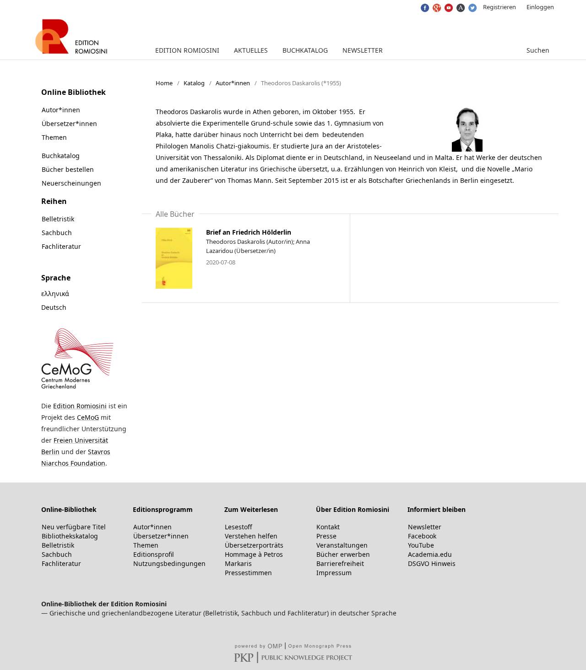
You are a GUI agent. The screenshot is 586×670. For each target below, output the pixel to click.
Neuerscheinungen (71, 183)
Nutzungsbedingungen (169, 563)
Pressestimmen (248, 572)
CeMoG (88, 417)
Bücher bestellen (68, 169)
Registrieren (499, 7)
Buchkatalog (305, 50)
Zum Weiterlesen (251, 509)
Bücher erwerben (343, 554)
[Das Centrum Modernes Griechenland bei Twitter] (472, 5)
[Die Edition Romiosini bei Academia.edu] (460, 5)
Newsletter (362, 50)
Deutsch (53, 307)
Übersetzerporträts (254, 545)
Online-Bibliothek (69, 509)
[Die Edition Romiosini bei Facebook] (424, 5)
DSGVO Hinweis (432, 563)
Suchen (537, 50)
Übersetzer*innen (69, 123)
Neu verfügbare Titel (74, 526)
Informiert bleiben (436, 509)
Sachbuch (57, 232)
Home (164, 83)
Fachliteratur (61, 246)
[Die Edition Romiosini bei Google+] (436, 5)
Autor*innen (233, 83)
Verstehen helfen (251, 536)
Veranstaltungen (342, 545)
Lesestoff (238, 526)
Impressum (334, 572)
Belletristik (58, 218)
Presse (326, 536)
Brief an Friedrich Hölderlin (248, 232)
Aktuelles (251, 50)
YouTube (421, 545)
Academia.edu (430, 554)
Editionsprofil (153, 554)
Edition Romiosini (187, 50)
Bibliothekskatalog (70, 536)
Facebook (422, 536)
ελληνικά (55, 293)
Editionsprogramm (163, 509)
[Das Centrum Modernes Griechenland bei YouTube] (448, 5)
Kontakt (328, 526)
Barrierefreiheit (340, 563)
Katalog (194, 83)
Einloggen (540, 7)
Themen (54, 137)
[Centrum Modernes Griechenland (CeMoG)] (77, 388)
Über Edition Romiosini (352, 509)
